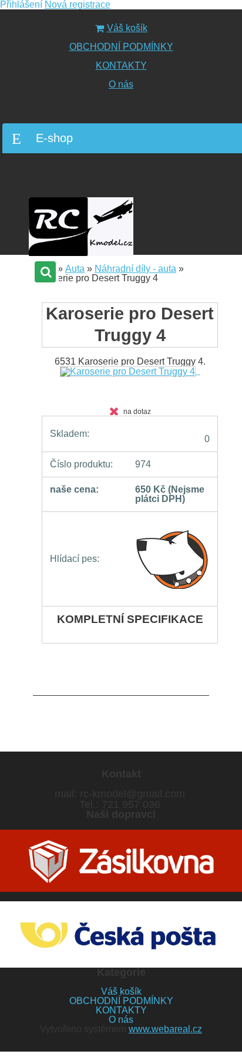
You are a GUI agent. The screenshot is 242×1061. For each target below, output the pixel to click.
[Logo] (81, 226)
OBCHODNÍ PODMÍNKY (121, 47)
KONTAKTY (121, 65)
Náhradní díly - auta (135, 269)
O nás (121, 84)
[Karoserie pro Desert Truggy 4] (130, 371)
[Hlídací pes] (172, 559)
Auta (75, 269)
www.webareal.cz (165, 1029)
